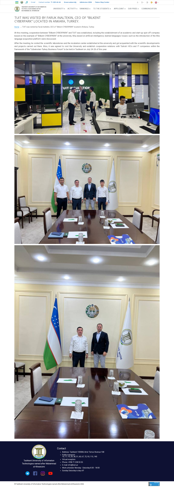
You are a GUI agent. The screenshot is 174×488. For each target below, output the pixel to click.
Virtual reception (68, 459)
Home (16, 27)
